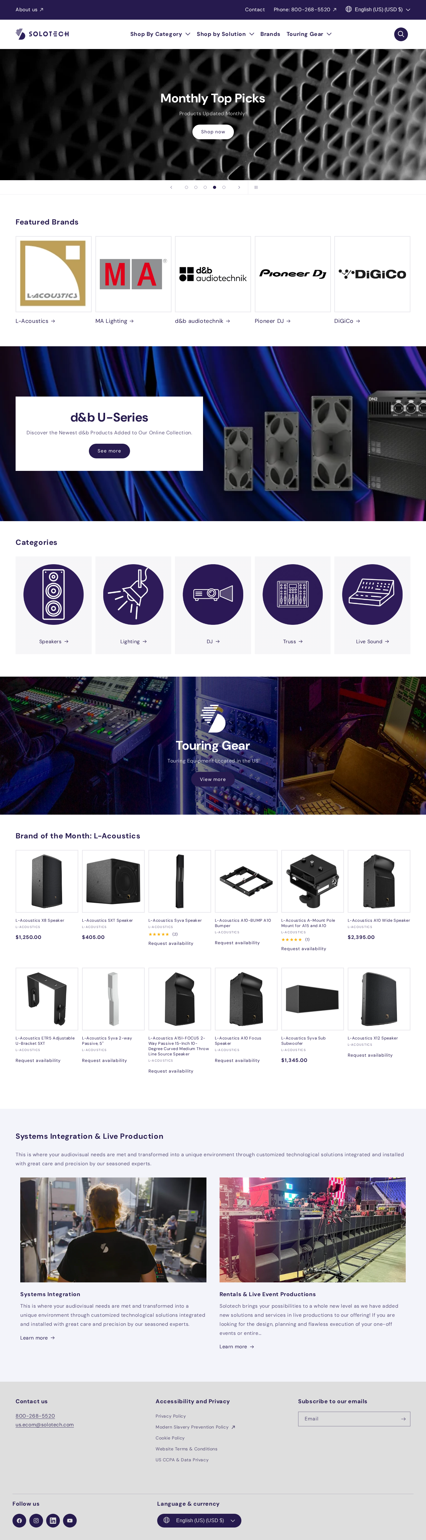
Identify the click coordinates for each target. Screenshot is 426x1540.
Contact (255, 9)
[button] (160, 34)
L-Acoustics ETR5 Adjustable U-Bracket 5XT (45, 1041)
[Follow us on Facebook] (19, 1521)
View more (213, 779)
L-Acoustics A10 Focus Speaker (238, 1041)
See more (109, 451)
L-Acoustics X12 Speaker (373, 1038)
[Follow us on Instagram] (36, 1521)
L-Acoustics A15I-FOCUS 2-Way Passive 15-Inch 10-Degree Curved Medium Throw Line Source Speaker (178, 1046)
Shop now (213, 132)
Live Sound (369, 641)
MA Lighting (111, 321)
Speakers (50, 641)
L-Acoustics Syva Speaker (175, 920)
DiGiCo (344, 321)
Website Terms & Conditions (187, 1449)
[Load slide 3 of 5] (205, 187)
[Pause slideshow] (255, 187)
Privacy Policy (171, 1416)
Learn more (34, 1338)
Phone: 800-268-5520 (302, 9)
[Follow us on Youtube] (70, 1521)
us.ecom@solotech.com (45, 1424)
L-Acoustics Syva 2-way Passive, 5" (107, 1041)
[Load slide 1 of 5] (186, 187)
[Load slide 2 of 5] (196, 187)
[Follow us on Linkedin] (53, 1521)
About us (27, 9)
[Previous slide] (171, 187)
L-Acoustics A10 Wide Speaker (379, 920)
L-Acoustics (32, 321)
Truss (289, 641)
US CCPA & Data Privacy (182, 1460)
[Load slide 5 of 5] (224, 187)
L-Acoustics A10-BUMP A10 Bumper (243, 923)
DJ (210, 641)
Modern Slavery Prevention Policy (193, 1427)
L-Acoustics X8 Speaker (40, 920)
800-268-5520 (35, 1416)
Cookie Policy (170, 1438)
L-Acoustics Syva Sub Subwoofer (303, 1041)
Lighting (130, 641)
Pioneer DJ (269, 321)
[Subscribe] (403, 1419)
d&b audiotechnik (199, 321)
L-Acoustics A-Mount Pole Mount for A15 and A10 (308, 923)
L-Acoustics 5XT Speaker (107, 920)
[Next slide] (239, 187)
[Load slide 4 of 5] (214, 187)
